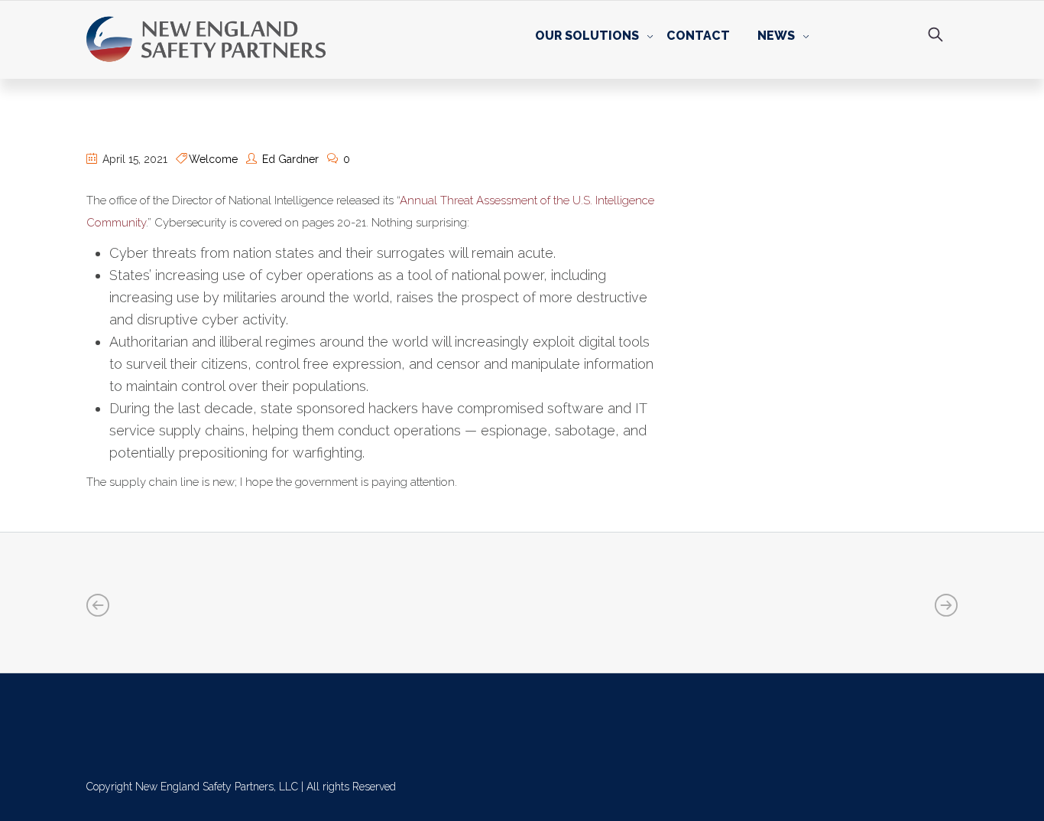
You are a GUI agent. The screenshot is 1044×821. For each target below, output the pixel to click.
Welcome (213, 159)
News (776, 35)
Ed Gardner (290, 159)
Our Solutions (587, 35)
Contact (698, 35)
